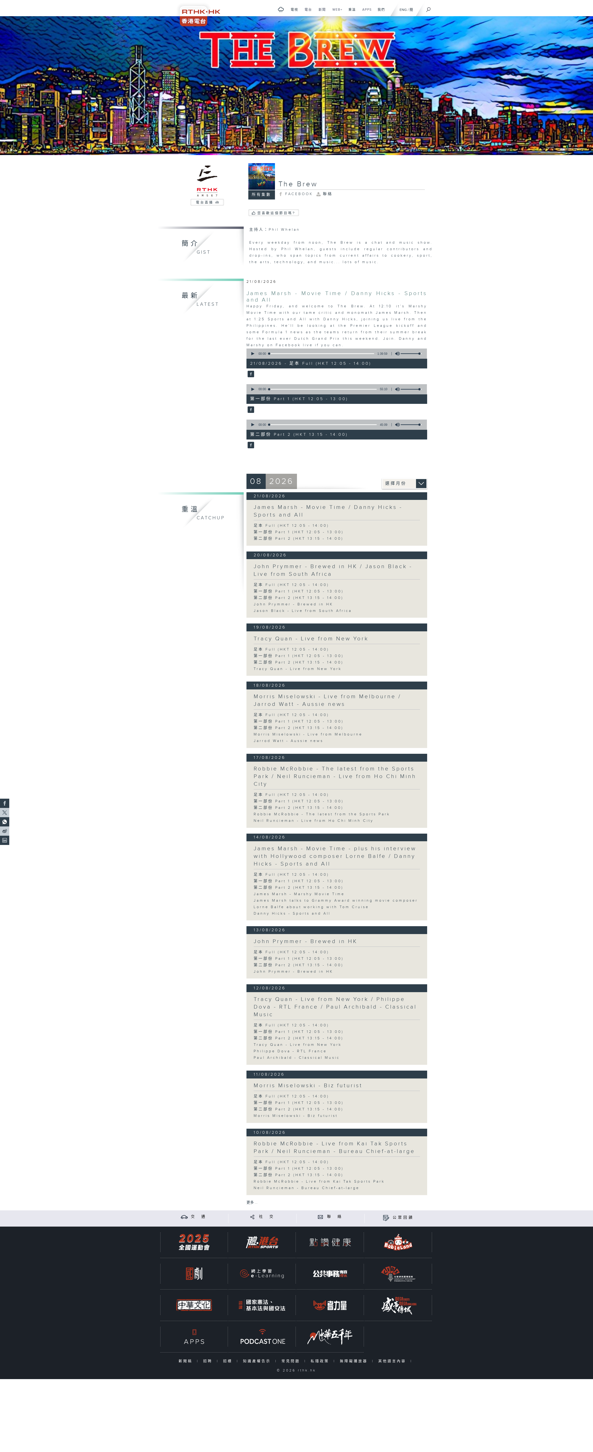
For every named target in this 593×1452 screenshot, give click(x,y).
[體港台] (262, 1242)
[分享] (252, 1217)
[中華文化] (194, 1305)
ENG (403, 10)
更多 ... (252, 1202)
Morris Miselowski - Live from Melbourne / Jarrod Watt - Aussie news (327, 700)
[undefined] (281, 9)
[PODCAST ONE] (262, 1336)
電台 (306, 12)
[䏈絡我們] (320, 1217)
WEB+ (336, 12)
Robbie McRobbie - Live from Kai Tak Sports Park (319, 1181)
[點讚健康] (330, 1242)
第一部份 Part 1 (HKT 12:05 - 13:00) (299, 532)
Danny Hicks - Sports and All (292, 913)
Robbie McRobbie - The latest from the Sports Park (322, 814)
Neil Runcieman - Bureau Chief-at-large (307, 1188)
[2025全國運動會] (194, 1242)
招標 (228, 1361)
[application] (334, 354)
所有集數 (261, 195)
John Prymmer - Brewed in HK (293, 604)
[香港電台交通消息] (184, 1217)
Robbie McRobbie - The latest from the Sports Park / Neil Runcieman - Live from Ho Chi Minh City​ (335, 776)
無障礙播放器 (355, 1361)
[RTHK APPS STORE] (194, 1336)
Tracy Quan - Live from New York (311, 639)
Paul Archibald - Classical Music (297, 1058)
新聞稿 (187, 1361)
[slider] (411, 353)
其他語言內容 (393, 1361)
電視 (292, 12)
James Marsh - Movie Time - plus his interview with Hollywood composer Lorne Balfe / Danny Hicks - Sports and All (335, 856)
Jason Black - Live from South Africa (303, 611)
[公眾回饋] (386, 1218)
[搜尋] (428, 8)
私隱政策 (321, 1361)
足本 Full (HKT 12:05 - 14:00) (291, 525)
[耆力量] (330, 1305)
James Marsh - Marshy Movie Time (299, 894)
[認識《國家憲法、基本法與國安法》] (262, 1305)
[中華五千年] (330, 1336)
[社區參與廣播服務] (398, 1274)
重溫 (350, 12)
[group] (396, 353)
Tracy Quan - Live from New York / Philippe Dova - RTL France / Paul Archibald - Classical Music (335, 1007)
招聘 (208, 1361)
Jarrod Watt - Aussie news (288, 741)
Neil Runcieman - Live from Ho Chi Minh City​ (314, 821)
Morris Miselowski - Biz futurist (308, 1085)
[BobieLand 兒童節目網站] (398, 1242)
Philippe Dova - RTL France (290, 1051)
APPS (365, 12)
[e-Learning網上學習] (262, 1274)
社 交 (267, 1217)
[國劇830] (194, 1274)
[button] (252, 353)
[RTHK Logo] (196, 13)
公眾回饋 (403, 1217)
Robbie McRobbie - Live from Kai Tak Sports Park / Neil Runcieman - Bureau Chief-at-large (334, 1147)
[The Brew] (250, 374)
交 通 (199, 1217)
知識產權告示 (258, 1361)
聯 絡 (335, 1217)
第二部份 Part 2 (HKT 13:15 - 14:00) (299, 538)
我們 (379, 12)
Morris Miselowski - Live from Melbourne (308, 734)
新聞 (320, 12)
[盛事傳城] (398, 1305)
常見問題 (291, 1361)
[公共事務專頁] (330, 1274)
